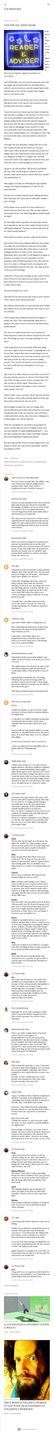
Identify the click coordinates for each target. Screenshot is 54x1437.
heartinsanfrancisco (20, 653)
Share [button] (6, 458)
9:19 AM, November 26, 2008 (22, 786)
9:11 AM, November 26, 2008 (22, 754)
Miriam (15, 1092)
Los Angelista (12, 9)
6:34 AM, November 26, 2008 (22, 646)
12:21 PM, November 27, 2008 (22, 1211)
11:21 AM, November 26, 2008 (22, 966)
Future (29, 462)
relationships (8, 465)
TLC (13, 1218)
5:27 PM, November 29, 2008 (22, 1259)
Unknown (16, 619)
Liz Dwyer (16, 835)
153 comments (15, 1332)
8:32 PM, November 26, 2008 (22, 1085)
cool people (22, 462)
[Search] (48, 4)
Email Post (14, 458)
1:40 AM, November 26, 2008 (22, 531)
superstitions (18, 465)
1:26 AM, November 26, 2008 (22, 492)
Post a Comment (11, 1286)
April (13, 1062)
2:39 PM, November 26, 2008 (22, 1022)
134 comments (15, 1413)
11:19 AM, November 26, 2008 (22, 828)
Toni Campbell (18, 1008)
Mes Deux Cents (19, 702)
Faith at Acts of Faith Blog (23, 478)
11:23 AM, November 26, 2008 (22, 1001)
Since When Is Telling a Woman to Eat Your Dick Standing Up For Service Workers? (25, 1406)
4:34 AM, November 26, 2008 (22, 612)
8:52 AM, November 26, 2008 (22, 695)
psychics (43, 462)
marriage (36, 462)
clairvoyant (13, 462)
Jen (13, 566)
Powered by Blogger (29, 1429)
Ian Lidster (16, 793)
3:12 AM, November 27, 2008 (22, 1142)
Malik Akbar (17, 761)
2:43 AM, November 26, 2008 (22, 559)
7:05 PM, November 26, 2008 (22, 1055)
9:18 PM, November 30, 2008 (22, 1280)
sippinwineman (18, 1029)
